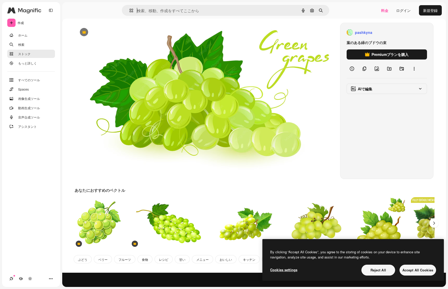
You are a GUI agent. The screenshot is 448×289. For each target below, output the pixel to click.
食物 (145, 259)
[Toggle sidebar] (51, 10)
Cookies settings (283, 269)
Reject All (378, 270)
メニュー (202, 259)
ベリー (103, 259)
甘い (182, 259)
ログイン (403, 10)
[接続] (11, 279)
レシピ (163, 259)
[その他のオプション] (414, 69)
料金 (384, 10)
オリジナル (110, 32)
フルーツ (124, 259)
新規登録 (430, 10)
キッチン (249, 259)
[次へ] (434, 223)
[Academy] (21, 279)
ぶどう (82, 259)
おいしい (226, 259)
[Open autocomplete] (129, 10)
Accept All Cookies (417, 270)
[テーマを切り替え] (30, 279)
